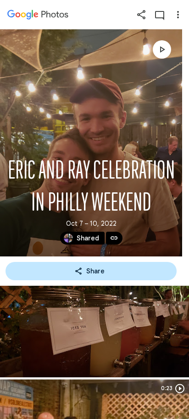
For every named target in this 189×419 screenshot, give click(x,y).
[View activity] (159, 14)
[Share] (141, 14)
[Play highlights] (162, 49)
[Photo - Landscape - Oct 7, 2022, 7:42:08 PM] (94, 331)
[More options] (178, 14)
